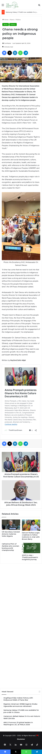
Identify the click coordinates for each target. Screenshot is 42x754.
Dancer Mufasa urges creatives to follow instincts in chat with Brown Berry (31, 536)
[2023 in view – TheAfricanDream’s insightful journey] (31, 548)
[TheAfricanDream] (12, 5)
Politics (18, 19)
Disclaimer (21, 739)
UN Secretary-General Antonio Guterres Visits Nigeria (11, 534)
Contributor (7, 43)
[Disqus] (21, 595)
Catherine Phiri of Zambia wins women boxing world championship (10, 547)
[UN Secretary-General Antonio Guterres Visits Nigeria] (11, 525)
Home (6, 19)
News (12, 19)
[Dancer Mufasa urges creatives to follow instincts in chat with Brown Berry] (31, 525)
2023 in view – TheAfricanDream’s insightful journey (30, 557)
